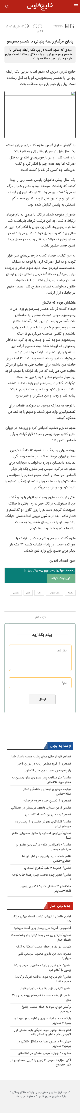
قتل (28, 593)
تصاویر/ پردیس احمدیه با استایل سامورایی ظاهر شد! (41, 835)
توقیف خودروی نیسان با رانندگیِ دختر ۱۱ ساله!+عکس (46, 791)
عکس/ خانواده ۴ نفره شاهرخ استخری (47, 867)
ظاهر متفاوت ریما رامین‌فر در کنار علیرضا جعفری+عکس (46, 858)
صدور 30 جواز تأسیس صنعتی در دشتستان (44, 1053)
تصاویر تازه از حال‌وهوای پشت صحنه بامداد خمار (40, 756)
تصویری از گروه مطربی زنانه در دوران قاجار (44, 763)
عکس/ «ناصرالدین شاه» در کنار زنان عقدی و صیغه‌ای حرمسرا (43, 847)
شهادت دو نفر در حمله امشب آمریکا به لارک (43, 946)
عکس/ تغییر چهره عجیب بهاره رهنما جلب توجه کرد (41, 877)
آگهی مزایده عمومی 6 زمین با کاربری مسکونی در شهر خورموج (40, 1062)
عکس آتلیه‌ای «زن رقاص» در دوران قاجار (45, 988)
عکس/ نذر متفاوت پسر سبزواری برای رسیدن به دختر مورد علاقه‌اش (41, 780)
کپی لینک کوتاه (60, 578)
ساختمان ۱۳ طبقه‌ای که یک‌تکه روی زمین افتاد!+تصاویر (45, 888)
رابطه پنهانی (54, 593)
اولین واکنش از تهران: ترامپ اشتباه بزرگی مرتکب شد (41, 919)
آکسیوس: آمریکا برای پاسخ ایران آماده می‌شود (42, 928)
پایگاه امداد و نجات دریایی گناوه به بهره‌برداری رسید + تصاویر (42, 1020)
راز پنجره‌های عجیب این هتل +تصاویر (47, 770)
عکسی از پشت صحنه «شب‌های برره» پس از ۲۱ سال (41, 997)
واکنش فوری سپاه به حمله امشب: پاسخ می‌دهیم (46, 1009)
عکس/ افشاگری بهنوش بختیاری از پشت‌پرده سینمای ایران (43, 824)
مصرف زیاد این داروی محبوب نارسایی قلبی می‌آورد (44, 956)
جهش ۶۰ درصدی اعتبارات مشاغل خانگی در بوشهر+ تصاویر (44, 1044)
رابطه (70, 593)
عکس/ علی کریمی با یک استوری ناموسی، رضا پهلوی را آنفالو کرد (42, 967)
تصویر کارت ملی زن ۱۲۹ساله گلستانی (48, 814)
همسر (16, 593)
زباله (39, 593)
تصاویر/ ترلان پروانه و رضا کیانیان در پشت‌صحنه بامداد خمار (41, 937)
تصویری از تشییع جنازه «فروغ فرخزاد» (47, 800)
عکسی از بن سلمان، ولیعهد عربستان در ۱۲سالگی (41, 807)
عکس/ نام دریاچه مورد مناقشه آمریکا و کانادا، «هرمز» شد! (43, 979)
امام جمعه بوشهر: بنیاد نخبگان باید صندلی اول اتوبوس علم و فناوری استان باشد (42, 1032)
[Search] (7, 7)
